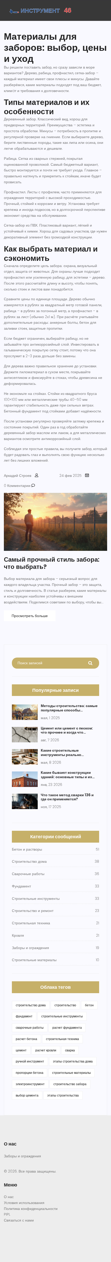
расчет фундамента (67, 1027)
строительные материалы (71, 1072)
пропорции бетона (29, 1072)
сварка (70, 1050)
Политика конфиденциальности (31, 1208)
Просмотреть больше (30, 615)
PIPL (7, 1214)
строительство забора (69, 1084)
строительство (65, 1005)
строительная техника (62, 1039)
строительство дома (31, 1005)
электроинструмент (30, 1084)
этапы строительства (63, 1095)
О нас (9, 1196)
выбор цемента (27, 1095)
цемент (21, 1050)
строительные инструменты (62, 1016)
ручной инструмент (30, 1061)
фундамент (24, 1016)
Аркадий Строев (17, 475)
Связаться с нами (19, 1220)
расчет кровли (45, 1050)
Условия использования (24, 1202)
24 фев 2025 (70, 475)
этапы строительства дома (73, 1061)
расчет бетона (26, 1039)
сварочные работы (30, 1027)
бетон (89, 1005)
